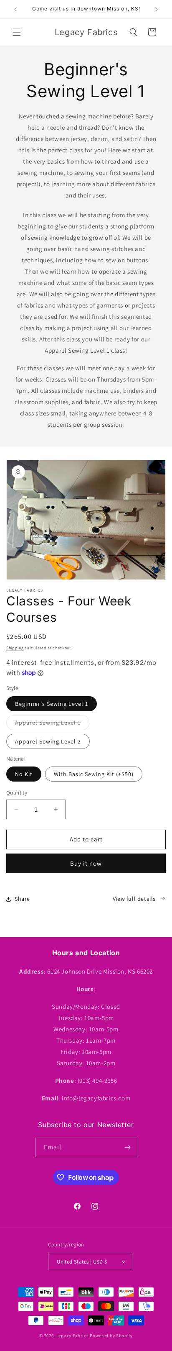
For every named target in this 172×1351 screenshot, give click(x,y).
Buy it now (86, 863)
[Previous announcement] (15, 9)
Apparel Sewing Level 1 (52, 724)
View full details (134, 898)
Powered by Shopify (111, 1335)
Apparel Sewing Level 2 (48, 741)
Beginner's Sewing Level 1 (51, 704)
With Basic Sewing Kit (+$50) (94, 774)
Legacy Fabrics (72, 1335)
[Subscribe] (128, 1147)
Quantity (16, 792)
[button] (17, 32)
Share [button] (22, 898)
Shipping (15, 648)
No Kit (24, 774)
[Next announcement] (156, 9)
